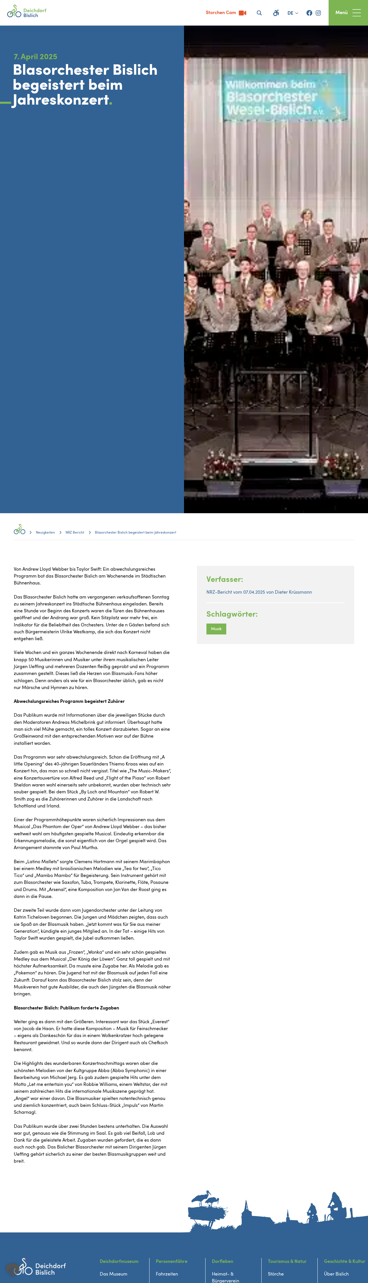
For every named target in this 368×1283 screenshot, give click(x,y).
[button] (12, 1270)
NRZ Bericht (75, 532)
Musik (216, 628)
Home (19, 532)
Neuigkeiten (45, 532)
